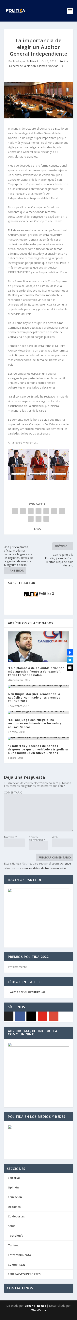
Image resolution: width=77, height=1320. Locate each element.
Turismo (14, 1245)
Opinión (13, 1187)
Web (55, 837)
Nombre (10, 837)
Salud (12, 1226)
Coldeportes (16, 1216)
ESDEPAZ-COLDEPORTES (24, 1274)
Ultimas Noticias (47, 66)
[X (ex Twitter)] (8, 1016)
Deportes (14, 1207)
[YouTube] (42, 1016)
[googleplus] (53, 1016)
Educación (15, 1197)
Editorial (14, 1178)
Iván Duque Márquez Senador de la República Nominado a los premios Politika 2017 (34, 697)
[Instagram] (31, 1016)
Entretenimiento (19, 1255)
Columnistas (16, 1264)
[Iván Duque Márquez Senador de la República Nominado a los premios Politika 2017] (38, 686)
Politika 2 (32, 61)
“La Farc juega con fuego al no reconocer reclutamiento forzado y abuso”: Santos (34, 723)
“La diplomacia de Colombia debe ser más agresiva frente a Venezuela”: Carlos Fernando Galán (36, 671)
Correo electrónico (37, 838)
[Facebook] (20, 1016)
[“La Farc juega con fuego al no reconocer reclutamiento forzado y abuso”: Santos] (38, 712)
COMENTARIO (13, 792)
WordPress (38, 1310)
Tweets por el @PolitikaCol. (27, 992)
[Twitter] (70, 660)
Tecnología (15, 1235)
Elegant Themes (35, 1305)
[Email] (70, 668)
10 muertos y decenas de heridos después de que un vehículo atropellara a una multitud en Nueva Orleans (38, 749)
